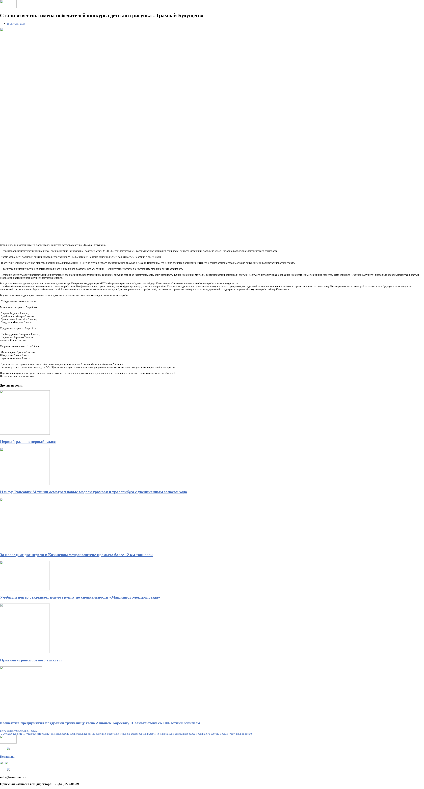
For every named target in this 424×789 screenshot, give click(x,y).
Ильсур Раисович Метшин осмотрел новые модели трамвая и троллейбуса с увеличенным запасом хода (93, 492)
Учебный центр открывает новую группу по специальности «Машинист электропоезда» (80, 597)
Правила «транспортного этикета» (31, 660)
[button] (212, 379)
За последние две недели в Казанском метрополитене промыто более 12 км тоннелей (76, 555)
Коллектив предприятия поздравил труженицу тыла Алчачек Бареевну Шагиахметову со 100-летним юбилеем (100, 723)
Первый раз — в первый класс (28, 441)
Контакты (7, 756)
